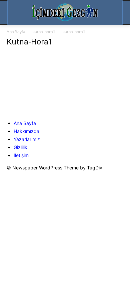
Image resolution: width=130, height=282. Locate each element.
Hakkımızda (26, 131)
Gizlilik (20, 147)
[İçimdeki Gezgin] (65, 12)
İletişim (21, 155)
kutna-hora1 (44, 31)
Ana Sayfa (16, 31)
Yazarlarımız (27, 139)
